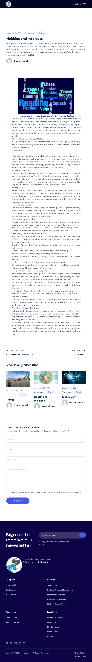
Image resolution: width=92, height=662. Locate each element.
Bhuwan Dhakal (20, 61)
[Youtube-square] (24, 643)
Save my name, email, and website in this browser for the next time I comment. (46, 492)
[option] (18, 389)
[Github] (20, 643)
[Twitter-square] (11, 643)
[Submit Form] (82, 535)
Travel (10, 399)
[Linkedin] (15, 643)
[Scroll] (87, 657)
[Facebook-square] (7, 643)
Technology (69, 397)
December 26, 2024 (14, 33)
